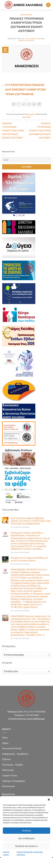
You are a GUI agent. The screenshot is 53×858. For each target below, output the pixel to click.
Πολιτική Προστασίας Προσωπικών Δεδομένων (30, 853)
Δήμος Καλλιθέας (26, 40)
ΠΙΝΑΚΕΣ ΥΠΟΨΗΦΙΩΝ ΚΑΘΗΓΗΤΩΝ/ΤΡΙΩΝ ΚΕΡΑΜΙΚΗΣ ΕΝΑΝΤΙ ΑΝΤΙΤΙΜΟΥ (40, 130)
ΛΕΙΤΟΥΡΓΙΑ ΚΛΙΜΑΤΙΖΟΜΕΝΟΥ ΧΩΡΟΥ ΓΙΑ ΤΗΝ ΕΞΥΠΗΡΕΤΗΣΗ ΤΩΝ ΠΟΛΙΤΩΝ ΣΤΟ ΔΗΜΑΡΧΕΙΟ (30, 521)
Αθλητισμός (8, 770)
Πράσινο (6, 759)
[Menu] (48, 5)
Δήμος (5, 743)
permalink (26, 117)
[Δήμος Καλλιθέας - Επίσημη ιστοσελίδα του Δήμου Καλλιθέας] (24, 5)
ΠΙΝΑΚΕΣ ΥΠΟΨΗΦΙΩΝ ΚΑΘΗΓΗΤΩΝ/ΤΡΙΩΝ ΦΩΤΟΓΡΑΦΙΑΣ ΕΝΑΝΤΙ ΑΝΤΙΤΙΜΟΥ (13, 130)
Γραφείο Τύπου (9, 775)
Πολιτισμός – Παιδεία (12, 764)
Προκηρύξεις (26, 15)
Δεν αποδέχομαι (26, 838)
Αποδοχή (26, 830)
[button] (48, 799)
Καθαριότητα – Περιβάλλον (15, 754)
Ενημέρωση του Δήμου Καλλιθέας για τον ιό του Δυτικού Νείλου (29, 559)
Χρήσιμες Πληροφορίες (13, 781)
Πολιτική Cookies (6, 853)
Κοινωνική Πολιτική (11, 748)
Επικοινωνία (8, 786)
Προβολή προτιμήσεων (26, 846)
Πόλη (4, 737)
